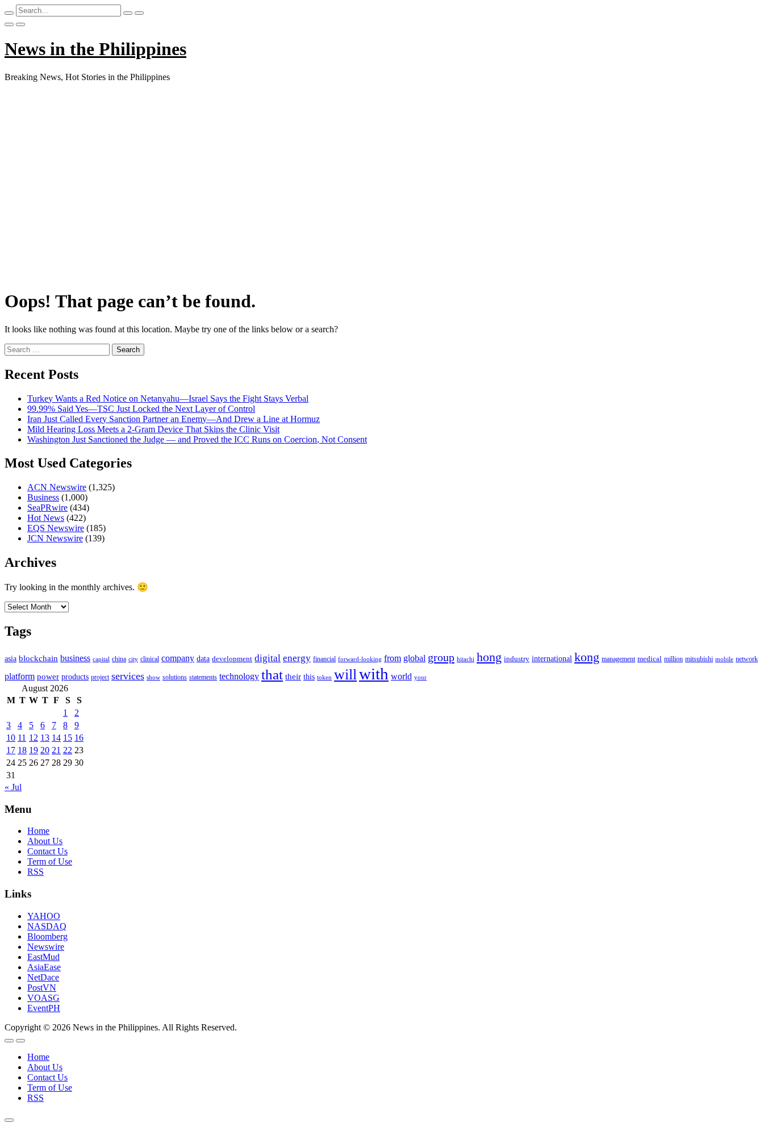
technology (239, 676)
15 (67, 737)
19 (33, 750)
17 (10, 750)
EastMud (43, 957)
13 (44, 737)
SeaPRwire (47, 507)
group (441, 657)
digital (268, 658)
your (420, 677)
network (747, 659)
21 (56, 750)
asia (10, 658)
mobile (724, 659)
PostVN (41, 987)
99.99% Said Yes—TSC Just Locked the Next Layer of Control (141, 409)
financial (324, 659)
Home (38, 831)
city (133, 659)
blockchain (38, 658)
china (119, 659)
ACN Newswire (56, 487)
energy (297, 658)
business (75, 658)
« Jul (13, 787)
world (401, 676)
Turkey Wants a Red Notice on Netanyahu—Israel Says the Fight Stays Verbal (167, 398)
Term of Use (49, 861)
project (100, 677)
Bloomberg (47, 936)
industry (516, 658)
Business (43, 497)
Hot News (45, 518)
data (203, 658)
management (618, 659)
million (673, 659)
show (153, 677)
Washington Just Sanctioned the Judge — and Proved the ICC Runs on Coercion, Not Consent (197, 439)
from (392, 658)
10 (10, 737)
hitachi (465, 659)
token (324, 677)
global (414, 658)
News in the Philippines (95, 49)
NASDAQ (46, 926)
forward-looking (360, 659)
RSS (35, 871)
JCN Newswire (55, 538)
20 (44, 750)
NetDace (43, 977)
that (272, 674)
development (232, 659)
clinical (149, 659)
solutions (174, 677)
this (309, 677)
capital (101, 659)
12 (33, 737)
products (75, 677)
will (345, 674)
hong (489, 657)
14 (56, 737)
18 (22, 750)
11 (22, 737)
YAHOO (43, 916)
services (127, 676)
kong (586, 657)
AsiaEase (44, 967)
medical (649, 658)
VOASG (43, 998)
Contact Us (47, 851)
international (552, 658)
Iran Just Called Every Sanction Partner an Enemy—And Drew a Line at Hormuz (173, 419)
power (48, 676)
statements (203, 677)
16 (79, 737)
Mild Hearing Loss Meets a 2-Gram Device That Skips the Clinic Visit (153, 429)
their (293, 676)
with (374, 674)
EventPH (43, 1008)
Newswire (45, 946)
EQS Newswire (55, 528)
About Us (44, 841)
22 (67, 750)
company (177, 658)
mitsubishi (699, 659)
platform (20, 676)
